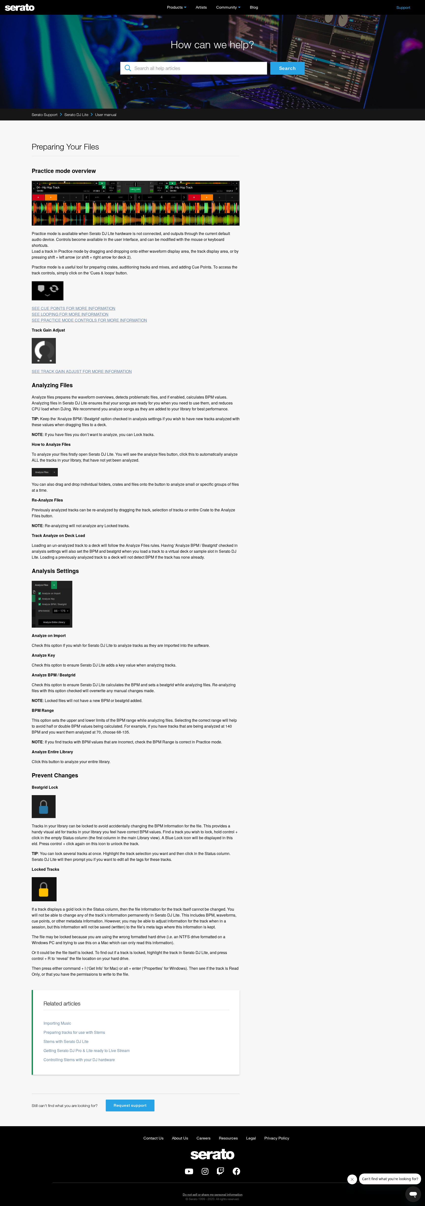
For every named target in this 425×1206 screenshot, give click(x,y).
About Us (180, 1138)
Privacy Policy (276, 1138)
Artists (201, 7)
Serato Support (45, 114)
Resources (228, 1138)
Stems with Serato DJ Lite (66, 1041)
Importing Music (57, 1023)
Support (403, 7)
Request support (130, 1105)
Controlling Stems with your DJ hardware (79, 1059)
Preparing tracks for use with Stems (74, 1032)
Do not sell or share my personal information (213, 1194)
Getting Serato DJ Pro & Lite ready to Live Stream (87, 1050)
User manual (105, 114)
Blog (254, 7)
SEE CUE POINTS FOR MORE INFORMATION (73, 308)
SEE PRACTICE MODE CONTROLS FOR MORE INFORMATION (89, 320)
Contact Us (153, 1138)
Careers (204, 1138)
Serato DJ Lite (76, 114)
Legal (251, 1138)
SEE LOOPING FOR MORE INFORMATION (70, 314)
